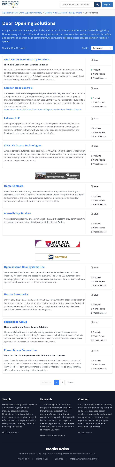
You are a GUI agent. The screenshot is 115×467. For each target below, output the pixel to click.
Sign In (107, 4)
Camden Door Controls (18, 87)
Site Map (59, 458)
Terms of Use (42, 458)
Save (96, 60)
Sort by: (85, 48)
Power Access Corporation (20, 350)
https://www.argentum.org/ (83, 458)
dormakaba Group (15, 321)
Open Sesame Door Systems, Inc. (24, 267)
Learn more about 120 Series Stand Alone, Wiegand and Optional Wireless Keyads (42, 109)
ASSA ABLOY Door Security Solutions (27, 59)
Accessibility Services (17, 213)
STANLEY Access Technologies (22, 145)
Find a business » (10, 432)
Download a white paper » (52, 435)
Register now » (85, 432)
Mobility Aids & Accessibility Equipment (63, 12)
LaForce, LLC (12, 118)
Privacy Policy (23, 458)
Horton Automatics (16, 294)
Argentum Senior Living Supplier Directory (22, 12)
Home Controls (13, 186)
